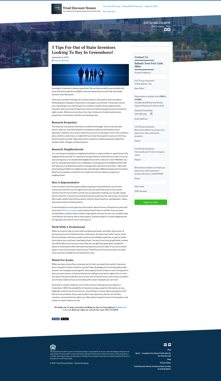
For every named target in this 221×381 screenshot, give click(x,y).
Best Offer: (140, 88)
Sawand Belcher (62, 60)
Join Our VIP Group (111, 6)
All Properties (109, 11)
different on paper (69, 210)
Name (138, 140)
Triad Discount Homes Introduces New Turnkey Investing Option (152, 367)
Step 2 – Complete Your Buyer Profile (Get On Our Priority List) (153, 354)
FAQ (169, 350)
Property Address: (143, 72)
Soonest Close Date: (144, 110)
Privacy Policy (165, 363)
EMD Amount (141, 191)
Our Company (158, 26)
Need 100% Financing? (132, 6)
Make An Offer (151, 6)
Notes (137, 178)
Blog (168, 26)
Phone (138, 159)
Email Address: (142, 118)
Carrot (86, 363)
